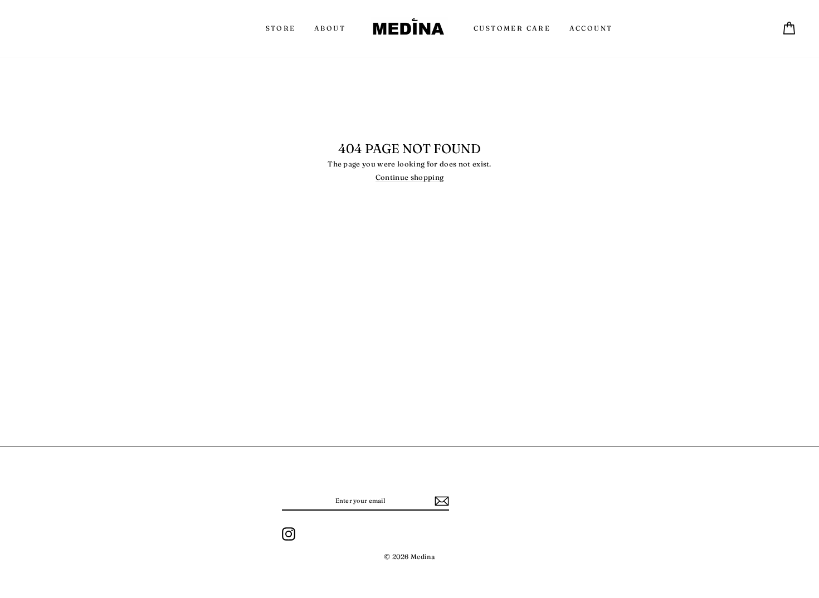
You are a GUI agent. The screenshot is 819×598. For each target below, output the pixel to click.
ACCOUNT (591, 28)
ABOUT (329, 28)
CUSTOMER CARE (512, 28)
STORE (281, 28)
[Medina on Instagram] (288, 534)
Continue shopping (410, 177)
